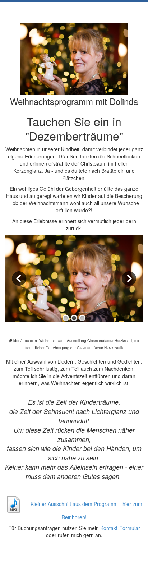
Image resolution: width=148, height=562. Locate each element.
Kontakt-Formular (120, 527)
